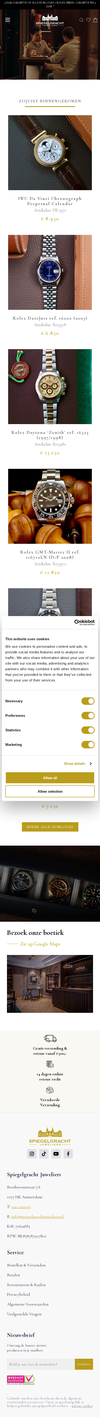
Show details (74, 764)
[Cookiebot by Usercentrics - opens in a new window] (74, 622)
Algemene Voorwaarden (28, 1304)
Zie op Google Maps (40, 944)
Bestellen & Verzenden (26, 1265)
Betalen (13, 1274)
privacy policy (82, 1405)
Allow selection (50, 791)
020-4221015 (21, 1206)
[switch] (88, 715)
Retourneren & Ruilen (26, 1284)
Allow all (50, 778)
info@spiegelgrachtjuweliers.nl (37, 1216)
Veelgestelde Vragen (24, 1314)
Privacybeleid (18, 1294)
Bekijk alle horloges (50, 827)
